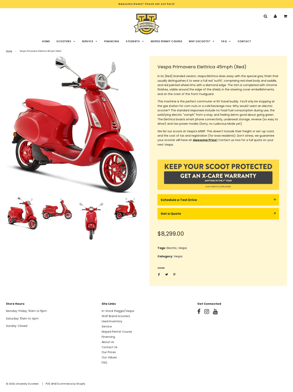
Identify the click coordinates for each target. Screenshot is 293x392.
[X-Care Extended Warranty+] (218, 189)
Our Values (109, 357)
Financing (111, 41)
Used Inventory (112, 321)
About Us (108, 342)
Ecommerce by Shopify (71, 383)
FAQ (224, 41)
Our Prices (109, 352)
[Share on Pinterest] (174, 274)
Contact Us (109, 347)
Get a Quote (171, 213)
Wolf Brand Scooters (116, 316)
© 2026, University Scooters (22, 383)
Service (88, 41)
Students (133, 41)
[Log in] (275, 16)
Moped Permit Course (166, 41)
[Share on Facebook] (159, 274)
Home (46, 41)
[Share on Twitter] (166, 274)
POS (48, 383)
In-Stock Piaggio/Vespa (118, 311)
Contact (244, 41)
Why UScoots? (200, 41)
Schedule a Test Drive (179, 200)
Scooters (64, 41)
